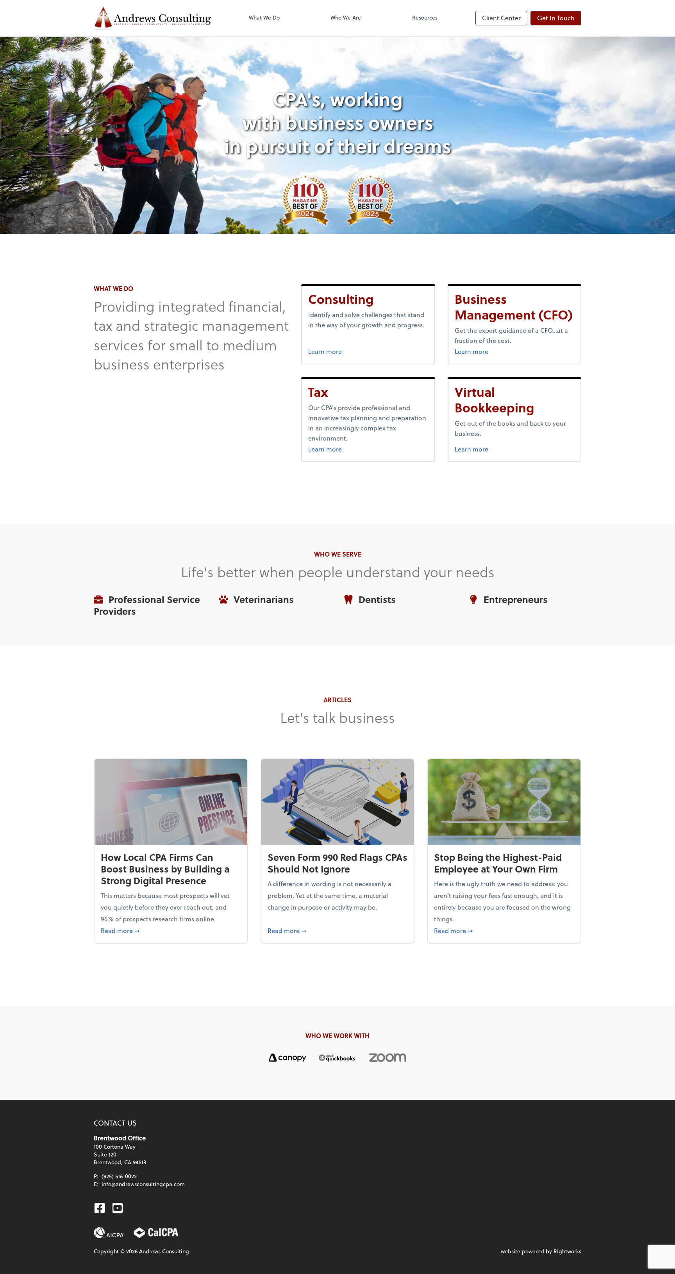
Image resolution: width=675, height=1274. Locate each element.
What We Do (264, 17)
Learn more (350, 351)
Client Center (501, 17)
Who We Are (345, 17)
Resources (425, 17)
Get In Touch (556, 17)
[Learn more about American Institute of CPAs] (109, 1232)
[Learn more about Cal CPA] (156, 1232)
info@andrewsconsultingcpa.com (143, 1184)
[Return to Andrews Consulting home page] (152, 18)
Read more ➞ (171, 930)
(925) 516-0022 (119, 1176)
